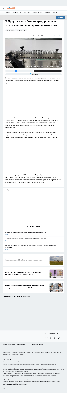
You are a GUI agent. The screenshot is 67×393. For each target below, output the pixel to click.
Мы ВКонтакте (17, 12)
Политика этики (21, 344)
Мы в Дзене (27, 12)
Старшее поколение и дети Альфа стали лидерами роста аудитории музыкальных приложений (30, 247)
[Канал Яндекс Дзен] (48, 71)
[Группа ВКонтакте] (19, 71)
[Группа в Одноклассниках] (51, 337)
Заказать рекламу (37, 12)
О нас (18, 348)
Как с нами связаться (7, 348)
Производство (21, 30)
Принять (60, 17)
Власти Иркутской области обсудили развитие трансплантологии (25, 233)
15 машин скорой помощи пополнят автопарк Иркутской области (25, 239)
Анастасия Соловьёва (54, 36)
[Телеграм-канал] (33, 74)
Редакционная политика (37, 344)
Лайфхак (47, 12)
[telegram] (12, 190)
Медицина (10, 30)
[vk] (7, 190)
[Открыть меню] (3, 8)
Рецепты (55, 12)
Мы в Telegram (6, 12)
